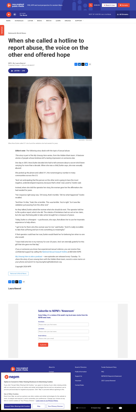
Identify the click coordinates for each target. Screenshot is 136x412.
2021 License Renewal (108, 380)
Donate (125, 5)
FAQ (102, 371)
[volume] (14, 14)
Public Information (81, 371)
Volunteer (78, 380)
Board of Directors (81, 367)
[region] (36, 391)
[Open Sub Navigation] (12, 21)
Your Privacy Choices (55, 406)
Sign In (97, 5)
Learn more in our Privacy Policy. (47, 400)
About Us (52, 367)
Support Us (78, 376)
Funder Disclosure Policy (108, 367)
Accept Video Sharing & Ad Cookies (17, 406)
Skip (38, 406)
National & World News (17, 33)
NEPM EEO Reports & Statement (111, 376)
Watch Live (110, 5)
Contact (51, 371)
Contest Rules (79, 385)
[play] (8, 14)
